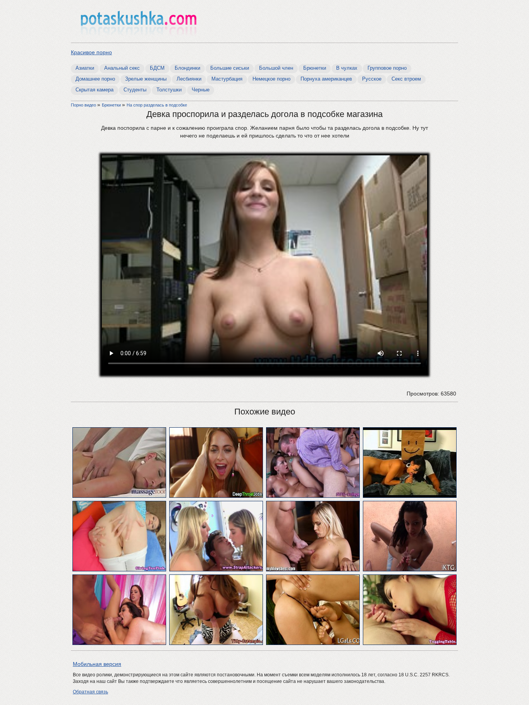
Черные (201, 90)
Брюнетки (314, 68)
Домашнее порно (95, 79)
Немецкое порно (271, 79)
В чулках (346, 68)
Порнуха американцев (326, 79)
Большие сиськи (229, 68)
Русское (371, 79)
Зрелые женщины (146, 79)
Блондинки (187, 68)
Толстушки (169, 90)
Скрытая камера (94, 90)
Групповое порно (387, 68)
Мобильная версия (97, 664)
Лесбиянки (189, 79)
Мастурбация (226, 79)
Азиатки (85, 68)
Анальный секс (122, 68)
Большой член (276, 68)
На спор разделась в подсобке (157, 105)
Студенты (135, 90)
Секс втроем (406, 79)
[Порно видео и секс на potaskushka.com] (138, 22)
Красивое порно (91, 52)
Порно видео (84, 105)
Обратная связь (90, 692)
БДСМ (157, 68)
